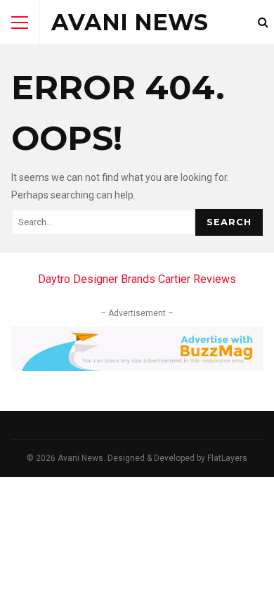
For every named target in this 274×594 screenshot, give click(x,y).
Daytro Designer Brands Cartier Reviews (137, 279)
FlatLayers (227, 458)
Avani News (129, 22)
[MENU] (19, 22)
